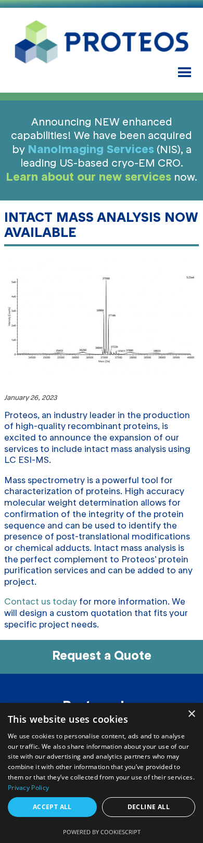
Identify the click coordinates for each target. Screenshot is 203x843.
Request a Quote (101, 656)
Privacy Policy (28, 787)
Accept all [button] (52, 806)
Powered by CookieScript (102, 832)
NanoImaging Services (91, 150)
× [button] (191, 714)
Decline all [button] (149, 806)
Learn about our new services (88, 177)
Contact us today (40, 602)
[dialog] (101, 773)
